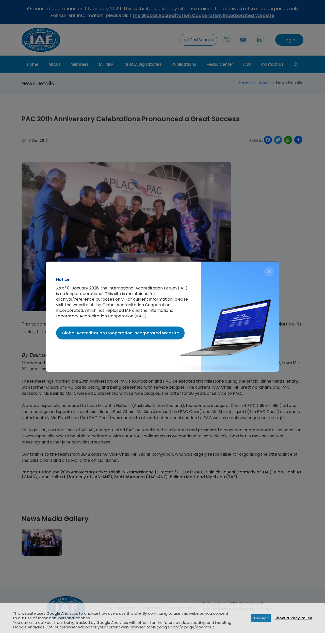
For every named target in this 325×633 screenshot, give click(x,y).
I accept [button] (261, 618)
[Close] (269, 271)
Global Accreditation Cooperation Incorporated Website (120, 333)
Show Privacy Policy (293, 618)
